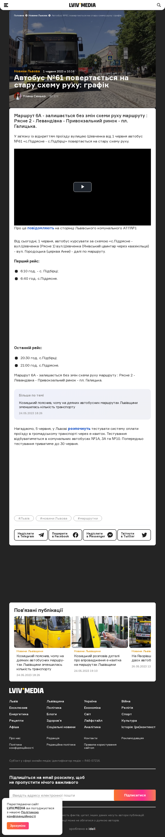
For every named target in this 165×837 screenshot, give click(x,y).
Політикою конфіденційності (23, 814)
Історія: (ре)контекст (139, 727)
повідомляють (40, 228)
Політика (54, 708)
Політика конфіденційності (21, 746)
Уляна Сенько (34, 96)
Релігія (127, 708)
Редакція (53, 738)
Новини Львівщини (29, 651)
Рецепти (16, 720)
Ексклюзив (18, 708)
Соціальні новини (61, 727)
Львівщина (55, 701)
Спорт (127, 714)
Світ (87, 714)
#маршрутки (88, 518)
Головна (19, 15)
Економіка (92, 708)
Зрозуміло (18, 825)
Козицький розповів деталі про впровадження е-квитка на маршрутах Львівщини (97, 660)
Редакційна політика (61, 744)
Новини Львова (38, 15)
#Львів (24, 518)
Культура (129, 720)
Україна (90, 701)
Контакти (90, 738)
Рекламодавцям (133, 738)
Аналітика (92, 727)
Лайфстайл (93, 720)
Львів (13, 701)
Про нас (15, 738)
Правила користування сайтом (100, 746)
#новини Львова (53, 518)
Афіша (14, 727)
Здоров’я (54, 720)
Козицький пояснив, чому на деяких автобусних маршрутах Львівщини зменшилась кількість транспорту (78, 404)
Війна (126, 701)
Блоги (52, 714)
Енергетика (18, 714)
